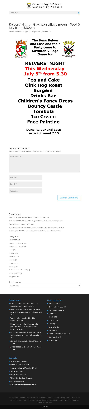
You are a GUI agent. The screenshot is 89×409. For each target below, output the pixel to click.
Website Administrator (18, 361)
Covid (11, 250)
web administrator (18, 32)
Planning (12, 267)
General (12, 256)
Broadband (13, 240)
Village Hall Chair (16, 371)
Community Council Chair (19, 365)
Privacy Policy (59, 398)
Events (37, 32)
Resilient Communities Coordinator (23, 385)
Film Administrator (17, 381)
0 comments (46, 32)
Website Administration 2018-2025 (21, 224)
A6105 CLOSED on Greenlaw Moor (22, 347)
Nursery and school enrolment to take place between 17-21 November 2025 (36, 228)
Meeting (12, 260)
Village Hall (13, 277)
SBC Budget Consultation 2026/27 (22, 341)
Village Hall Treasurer (18, 375)
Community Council (16, 246)
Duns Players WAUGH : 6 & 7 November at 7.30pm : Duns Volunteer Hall (35, 231)
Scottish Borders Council (18, 270)
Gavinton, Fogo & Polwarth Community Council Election (29, 217)
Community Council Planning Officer (23, 368)
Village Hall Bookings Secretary (21, 378)
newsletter (13, 263)
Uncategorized (14, 273)
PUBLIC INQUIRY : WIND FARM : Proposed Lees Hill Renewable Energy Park (36, 221)
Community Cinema (16, 243)
